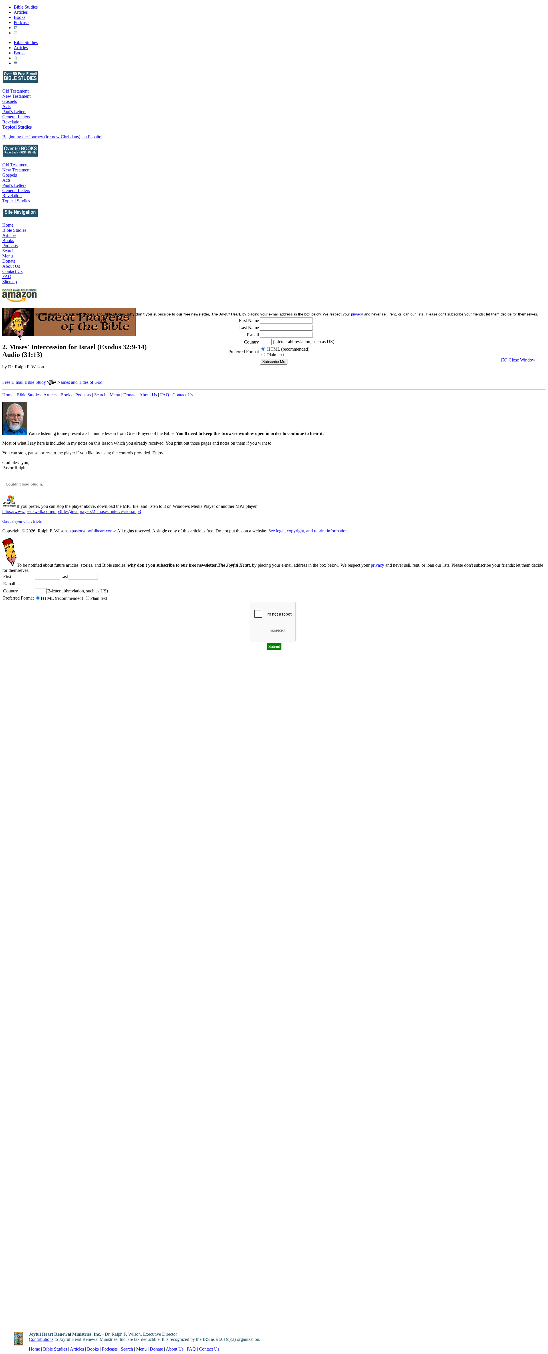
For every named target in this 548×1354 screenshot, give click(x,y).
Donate (8, 261)
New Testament (16, 96)
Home (7, 225)
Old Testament (15, 91)
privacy (377, 565)
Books (19, 17)
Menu (7, 255)
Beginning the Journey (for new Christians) (41, 136)
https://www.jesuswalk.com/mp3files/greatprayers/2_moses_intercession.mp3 (71, 511)
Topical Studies (17, 127)
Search (8, 250)
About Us (11, 266)
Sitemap (9, 281)
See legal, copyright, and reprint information (308, 530)
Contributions (41, 1339)
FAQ (6, 276)
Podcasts (21, 22)
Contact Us (12, 271)
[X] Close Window (518, 360)
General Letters (16, 116)
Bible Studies (26, 7)
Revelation (12, 121)
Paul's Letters (14, 111)
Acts (6, 106)
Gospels (9, 101)
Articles (21, 12)
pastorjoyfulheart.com (93, 530)
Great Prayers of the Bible (22, 521)
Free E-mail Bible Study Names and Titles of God (52, 382)
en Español (92, 136)
